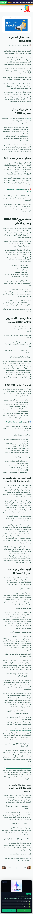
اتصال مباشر (9, 910)
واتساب (24, 910)
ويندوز (8, 45)
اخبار (12, 45)
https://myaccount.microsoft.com (20, 730)
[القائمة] (3, 8)
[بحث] (21, 9)
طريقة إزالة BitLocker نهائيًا (14, 422)
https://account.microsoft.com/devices (18, 768)
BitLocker (28, 118)
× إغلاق (4, 881)
